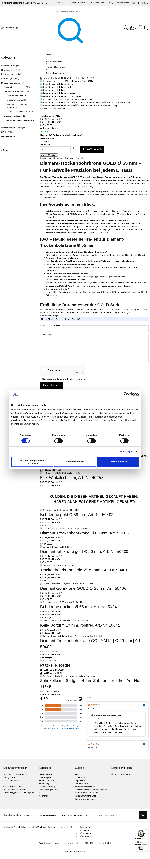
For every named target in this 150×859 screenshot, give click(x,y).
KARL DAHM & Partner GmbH (97, 843)
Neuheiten (43, 796)
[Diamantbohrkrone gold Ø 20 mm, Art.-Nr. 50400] (56, 546)
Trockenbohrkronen (16, 96)
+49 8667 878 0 (40, 3)
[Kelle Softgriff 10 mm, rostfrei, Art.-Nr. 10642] (64, 620)
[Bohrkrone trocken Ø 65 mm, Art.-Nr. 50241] (61, 602)
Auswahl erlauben (75, 461)
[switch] (58, 441)
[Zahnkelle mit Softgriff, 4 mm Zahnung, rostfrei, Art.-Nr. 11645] (68, 676)
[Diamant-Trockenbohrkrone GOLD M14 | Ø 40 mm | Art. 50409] (71, 636)
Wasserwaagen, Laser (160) (14, 127)
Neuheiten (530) (8, 136)
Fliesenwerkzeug (46, 774)
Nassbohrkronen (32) (16, 100)
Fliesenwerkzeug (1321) (12, 65)
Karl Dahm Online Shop (85, 796)
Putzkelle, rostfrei (55, 665)
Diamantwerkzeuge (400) (13, 83)
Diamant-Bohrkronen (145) (17, 91)
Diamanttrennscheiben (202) (17, 87)
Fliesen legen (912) (10, 78)
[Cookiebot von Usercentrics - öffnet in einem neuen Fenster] (126, 394)
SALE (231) (6, 132)
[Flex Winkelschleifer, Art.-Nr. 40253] (60, 473)
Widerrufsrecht (81, 783)
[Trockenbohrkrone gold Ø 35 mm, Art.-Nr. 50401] (58, 565)
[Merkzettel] (140, 29)
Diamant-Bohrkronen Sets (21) (20, 111)
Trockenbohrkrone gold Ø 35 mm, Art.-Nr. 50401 (84, 570)
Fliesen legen (45, 783)
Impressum (80, 780)
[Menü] (146, 830)
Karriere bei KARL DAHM (86, 793)
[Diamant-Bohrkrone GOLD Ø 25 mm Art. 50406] (67, 583)
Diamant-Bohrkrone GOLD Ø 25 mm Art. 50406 (83, 588)
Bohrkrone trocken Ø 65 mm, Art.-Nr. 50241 (79, 607)
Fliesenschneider (46, 780)
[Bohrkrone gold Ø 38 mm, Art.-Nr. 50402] (59, 510)
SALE (41, 793)
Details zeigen (126, 451)
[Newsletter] (143, 815)
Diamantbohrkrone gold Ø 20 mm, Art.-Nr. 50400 (84, 551)
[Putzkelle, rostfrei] (49, 660)
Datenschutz (80, 777)
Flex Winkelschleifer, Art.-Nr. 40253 (72, 477)
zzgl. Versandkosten (49, 128)
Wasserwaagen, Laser (49, 789)
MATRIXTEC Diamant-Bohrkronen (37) (17, 106)
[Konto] (146, 29)
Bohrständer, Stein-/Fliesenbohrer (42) (19, 122)
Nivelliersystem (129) (10, 70)
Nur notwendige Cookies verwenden (32, 461)
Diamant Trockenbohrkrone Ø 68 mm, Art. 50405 (84, 533)
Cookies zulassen (118, 461)
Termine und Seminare (85, 799)
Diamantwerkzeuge (48, 786)
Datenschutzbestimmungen (72, 379)
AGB (77, 774)
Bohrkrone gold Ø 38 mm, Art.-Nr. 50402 (77, 514)
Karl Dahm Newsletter (85, 786)
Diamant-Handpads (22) (15, 116)
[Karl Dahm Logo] (9, 27)
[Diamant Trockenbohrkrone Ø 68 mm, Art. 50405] (63, 528)
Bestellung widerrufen (75, 851)
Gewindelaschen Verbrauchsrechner (91, 789)
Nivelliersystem (46, 777)
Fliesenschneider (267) (11, 74)
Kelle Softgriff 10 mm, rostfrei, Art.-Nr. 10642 (80, 625)
